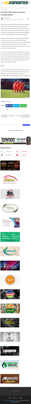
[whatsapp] (12, 391)
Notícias (15, 397)
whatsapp (8, 151)
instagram (24, 151)
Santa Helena (10, 8)
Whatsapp (24, 105)
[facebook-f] (17, 391)
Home (10, 397)
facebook (8, 155)
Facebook (10, 105)
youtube (24, 155)
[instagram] (14, 391)
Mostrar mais (26, 125)
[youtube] (19, 391)
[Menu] (2, 2)
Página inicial (3, 8)
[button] (29, 2)
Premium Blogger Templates (9, 400)
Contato (20, 397)
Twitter (17, 105)
